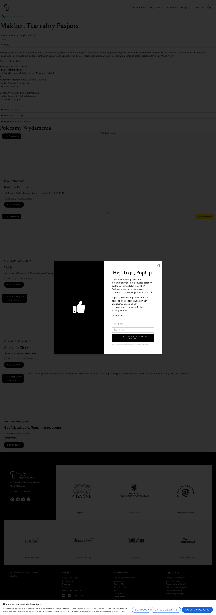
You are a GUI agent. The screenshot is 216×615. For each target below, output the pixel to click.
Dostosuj (141, 610)
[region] (108, 607)
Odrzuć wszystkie (166, 610)
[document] (108, 307)
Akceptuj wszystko (197, 610)
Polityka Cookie (118, 611)
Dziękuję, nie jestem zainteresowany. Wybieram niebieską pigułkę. (131, 344)
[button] (158, 265)
